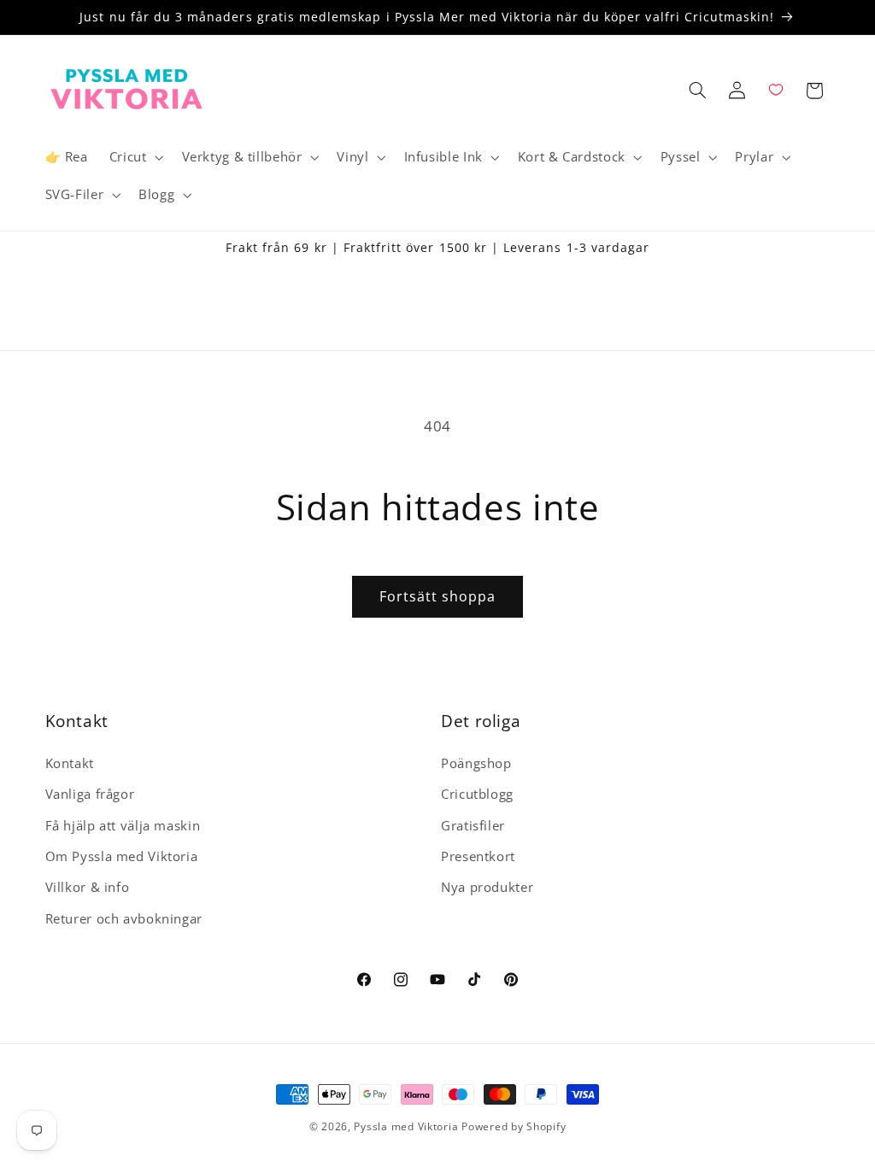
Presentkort (478, 856)
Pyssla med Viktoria (406, 1126)
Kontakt (69, 762)
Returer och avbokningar (124, 918)
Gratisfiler (473, 825)
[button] (134, 157)
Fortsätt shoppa (437, 596)
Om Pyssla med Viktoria (121, 856)
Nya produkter (487, 886)
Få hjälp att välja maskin (123, 825)
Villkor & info (87, 886)
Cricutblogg (477, 793)
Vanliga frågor (90, 793)
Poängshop (476, 762)
